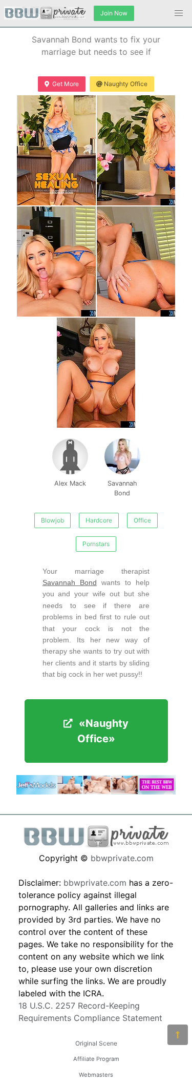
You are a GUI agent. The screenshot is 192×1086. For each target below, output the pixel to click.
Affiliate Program (96, 1058)
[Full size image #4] (96, 373)
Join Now (113, 13)
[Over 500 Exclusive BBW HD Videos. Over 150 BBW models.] (96, 791)
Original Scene (96, 1043)
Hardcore (99, 520)
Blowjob (52, 520)
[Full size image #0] (56, 150)
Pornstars (96, 544)
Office (142, 520)
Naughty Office (125, 84)
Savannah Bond (122, 488)
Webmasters (96, 1074)
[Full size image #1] (136, 150)
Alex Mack (70, 483)
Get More (65, 84)
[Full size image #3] (136, 261)
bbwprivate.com (122, 858)
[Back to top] (177, 1035)
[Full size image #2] (56, 261)
